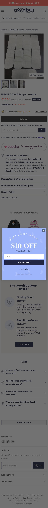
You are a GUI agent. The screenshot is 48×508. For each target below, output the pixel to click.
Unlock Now (24, 262)
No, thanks (24, 269)
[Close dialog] (43, 230)
